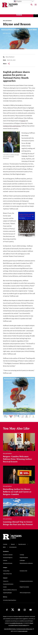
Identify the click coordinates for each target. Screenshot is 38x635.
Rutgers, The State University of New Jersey (22, 629)
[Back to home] (15, 537)
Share (5, 63)
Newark (13, 544)
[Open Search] (32, 5)
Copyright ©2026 (8, 629)
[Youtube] (31, 610)
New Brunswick (22, 544)
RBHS (4, 547)
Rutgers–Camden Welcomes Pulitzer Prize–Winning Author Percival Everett (17, 459)
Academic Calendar (8, 554)
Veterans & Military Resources (10, 589)
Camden (5, 544)
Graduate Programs (7, 557)
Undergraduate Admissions (26, 581)
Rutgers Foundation (24, 587)
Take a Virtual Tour (7, 573)
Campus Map (6, 570)
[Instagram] (25, 610)
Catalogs (22, 554)
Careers (5, 587)
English (22, 121)
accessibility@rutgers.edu (16, 623)
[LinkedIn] (19, 610)
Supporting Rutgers (7, 592)
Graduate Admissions (8, 584)
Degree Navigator (24, 557)
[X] (12, 609)
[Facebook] (6, 610)
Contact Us (5, 581)
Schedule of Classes (7, 563)
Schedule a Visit (23, 570)
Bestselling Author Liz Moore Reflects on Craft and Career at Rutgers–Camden (17, 492)
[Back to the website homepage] (9, 5)
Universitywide (12, 547)
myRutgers (22, 560)
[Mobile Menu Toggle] (36, 5)
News (19, 14)
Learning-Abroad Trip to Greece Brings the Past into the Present (18, 523)
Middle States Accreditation (26, 563)
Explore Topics (35, 15)
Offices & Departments (25, 592)
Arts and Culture (7, 20)
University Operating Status (9, 600)
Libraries (5, 560)
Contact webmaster (22, 631)
